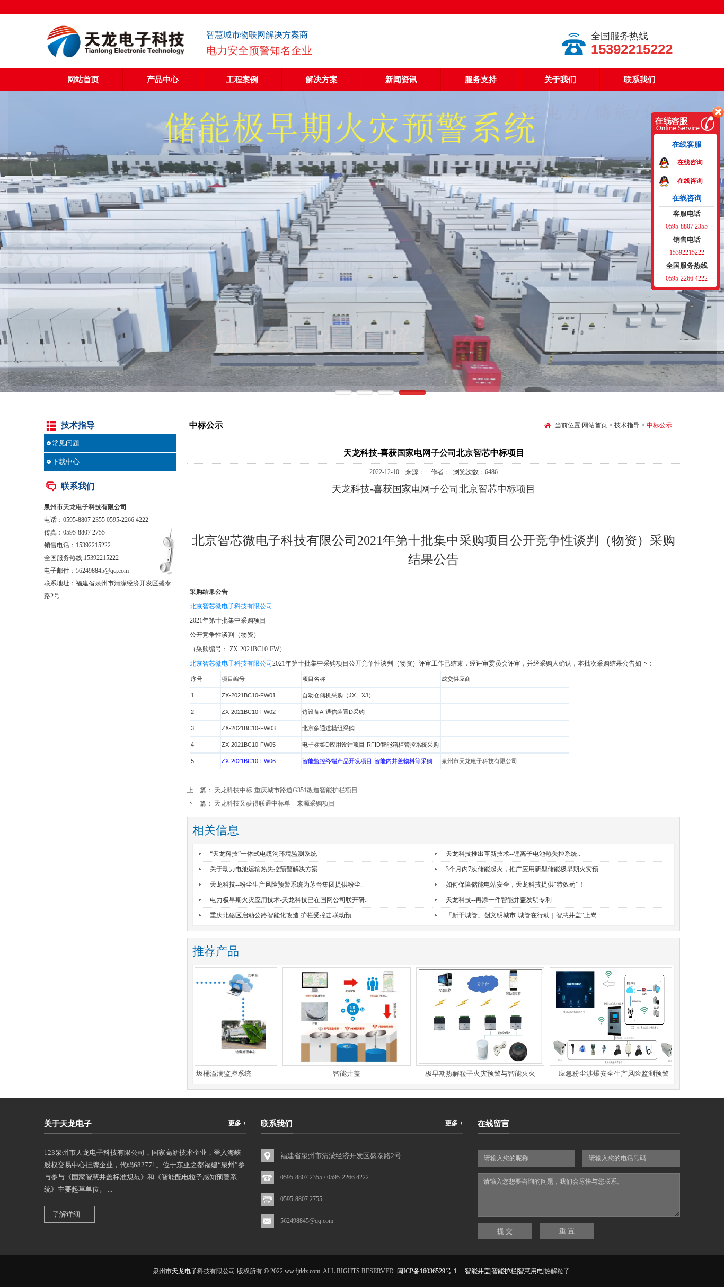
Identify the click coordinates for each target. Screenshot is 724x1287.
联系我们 (640, 79)
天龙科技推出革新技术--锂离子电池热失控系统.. (513, 853)
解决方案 (322, 79)
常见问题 (66, 443)
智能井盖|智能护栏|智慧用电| (504, 1271)
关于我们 (560, 79)
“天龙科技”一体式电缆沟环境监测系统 (263, 853)
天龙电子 (76, 507)
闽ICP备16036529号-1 (427, 1271)
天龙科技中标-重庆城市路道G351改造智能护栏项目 (286, 790)
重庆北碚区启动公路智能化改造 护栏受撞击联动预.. (282, 915)
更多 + (237, 1123)
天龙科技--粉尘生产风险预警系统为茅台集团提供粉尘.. (287, 884)
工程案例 (242, 79)
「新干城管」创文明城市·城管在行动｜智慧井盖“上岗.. (523, 915)
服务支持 (481, 79)
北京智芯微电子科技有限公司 (231, 606)
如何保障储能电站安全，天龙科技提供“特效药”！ (515, 884)
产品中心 (163, 79)
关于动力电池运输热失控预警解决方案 (264, 869)
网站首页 (83, 79)
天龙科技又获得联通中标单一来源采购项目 (274, 803)
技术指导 (627, 425)
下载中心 (66, 462)
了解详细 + (69, 1214)
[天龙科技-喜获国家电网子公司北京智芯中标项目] (117, 58)
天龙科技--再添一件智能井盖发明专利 (499, 900)
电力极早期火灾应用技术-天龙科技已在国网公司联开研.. (289, 900)
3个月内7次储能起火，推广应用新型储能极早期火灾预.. (524, 869)
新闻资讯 (401, 79)
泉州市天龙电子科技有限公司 (479, 761)
